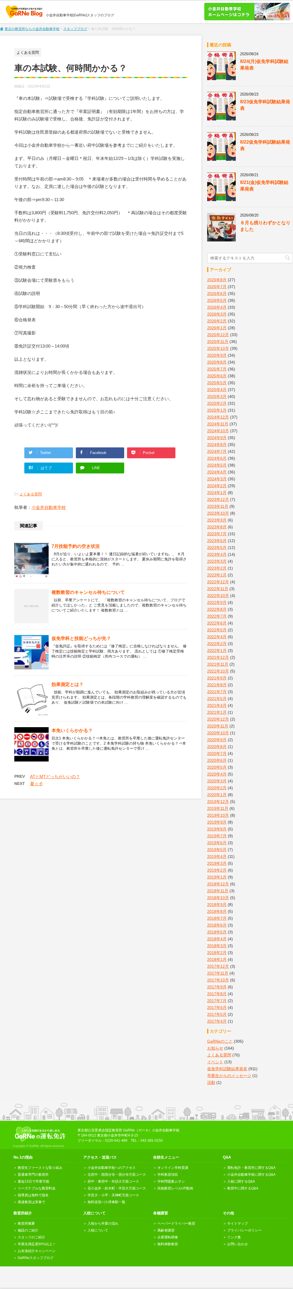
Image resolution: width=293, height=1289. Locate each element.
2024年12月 (218, 417)
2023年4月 (217, 554)
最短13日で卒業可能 (33, 1181)
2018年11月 (217, 891)
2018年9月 (217, 904)
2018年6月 (217, 925)
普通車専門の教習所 (33, 1175)
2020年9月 (217, 739)
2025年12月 (218, 334)
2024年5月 (217, 465)
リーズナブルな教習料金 (37, 1188)
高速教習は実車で (31, 1202)
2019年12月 (218, 801)
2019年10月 (218, 815)
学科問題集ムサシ (171, 1181)
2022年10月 (218, 595)
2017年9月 (217, 987)
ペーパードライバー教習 (176, 1223)
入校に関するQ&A (241, 1181)
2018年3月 (217, 945)
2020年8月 (217, 746)
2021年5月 (217, 698)
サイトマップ (237, 1223)
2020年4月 (217, 774)
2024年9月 (217, 437)
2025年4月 (217, 389)
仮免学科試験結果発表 (227, 1068)
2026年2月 (217, 321)
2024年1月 (217, 492)
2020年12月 (218, 719)
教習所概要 (26, 1223)
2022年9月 (217, 602)
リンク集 (234, 1237)
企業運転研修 (167, 1237)
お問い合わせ (237, 1244)
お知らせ (215, 1048)
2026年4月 (217, 307)
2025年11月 (217, 341)
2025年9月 (217, 355)
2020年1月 (217, 794)
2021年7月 (217, 691)
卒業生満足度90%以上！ (37, 1244)
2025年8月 (217, 362)
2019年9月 (217, 822)
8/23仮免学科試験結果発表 (265, 105)
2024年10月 (218, 431)
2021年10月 (218, 671)
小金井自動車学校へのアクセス (112, 1168)
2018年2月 (217, 952)
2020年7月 (217, 753)
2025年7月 (217, 369)
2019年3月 (217, 863)
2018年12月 (218, 884)
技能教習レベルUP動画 (175, 1188)
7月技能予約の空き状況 (76, 546)
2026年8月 (217, 279)
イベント (215, 1062)
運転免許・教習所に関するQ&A (251, 1168)
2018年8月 (217, 911)
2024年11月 (217, 424)
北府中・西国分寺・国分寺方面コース (117, 1175)
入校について (98, 1230)
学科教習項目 (167, 1175)
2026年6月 (217, 293)
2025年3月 (217, 396)
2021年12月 (218, 657)
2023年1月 (217, 575)
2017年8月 (217, 993)
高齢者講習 (166, 1230)
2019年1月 (217, 877)
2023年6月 (217, 540)
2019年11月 (217, 808)
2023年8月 (217, 527)
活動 (211, 1082)
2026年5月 (217, 300)
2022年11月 (217, 588)
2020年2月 (217, 788)
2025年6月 (217, 376)
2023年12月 (218, 499)
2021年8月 (217, 685)
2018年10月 (218, 897)
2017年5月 (217, 1014)
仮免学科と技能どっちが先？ (81, 638)
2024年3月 (217, 479)
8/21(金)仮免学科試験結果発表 (264, 185)
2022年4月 (217, 636)
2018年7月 (217, 918)
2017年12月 (218, 966)
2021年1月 (217, 712)
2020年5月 (217, 767)
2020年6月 (217, 760)
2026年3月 (217, 314)
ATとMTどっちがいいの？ (55, 776)
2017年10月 (218, 980)
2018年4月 (217, 939)
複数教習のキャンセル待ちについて (88, 592)
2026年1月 (217, 328)
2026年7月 (217, 286)
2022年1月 (217, 650)
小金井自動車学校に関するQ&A (251, 1175)
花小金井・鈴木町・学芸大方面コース (117, 1188)
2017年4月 (217, 1021)
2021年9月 (217, 678)
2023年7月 (217, 534)
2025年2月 (217, 403)
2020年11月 (217, 726)
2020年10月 (218, 733)
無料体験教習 (167, 1244)
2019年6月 (217, 842)
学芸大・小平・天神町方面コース (113, 1195)
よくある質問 (30, 494)
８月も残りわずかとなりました (265, 226)
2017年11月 (217, 973)
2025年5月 (217, 382)
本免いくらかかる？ (72, 730)
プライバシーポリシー (244, 1230)
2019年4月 (217, 856)
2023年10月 (218, 513)
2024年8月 (217, 444)
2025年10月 (218, 348)
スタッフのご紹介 (31, 1237)
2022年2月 (217, 643)
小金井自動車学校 (48, 507)
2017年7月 (217, 1000)
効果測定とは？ (68, 684)
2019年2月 (217, 870)
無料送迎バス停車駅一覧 (106, 1202)
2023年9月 (217, 520)
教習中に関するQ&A (242, 1188)
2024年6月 (217, 458)
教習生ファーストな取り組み (40, 1168)
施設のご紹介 (28, 1230)
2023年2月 (217, 568)
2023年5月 (217, 547)
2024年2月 (217, 485)
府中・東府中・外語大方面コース (113, 1181)
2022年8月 (217, 609)
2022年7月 (217, 616)
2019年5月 (217, 849)
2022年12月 (218, 582)
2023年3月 (217, 561)
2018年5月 (217, 932)
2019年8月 (217, 829)
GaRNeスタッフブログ (36, 1258)
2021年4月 (217, 705)
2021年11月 (217, 664)
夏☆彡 (36, 783)
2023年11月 (217, 506)
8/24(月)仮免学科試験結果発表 (264, 64)
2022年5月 (217, 630)
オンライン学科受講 (172, 1168)
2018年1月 (217, 959)
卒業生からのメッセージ (229, 1075)
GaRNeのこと (220, 1041)
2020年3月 (217, 781)
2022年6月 (217, 623)
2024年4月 (217, 472)
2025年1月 (217, 410)
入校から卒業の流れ (103, 1223)
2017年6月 (217, 1007)
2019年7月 (217, 836)
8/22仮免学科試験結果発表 (265, 145)
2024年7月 (217, 451)
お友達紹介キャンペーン (37, 1251)
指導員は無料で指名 (33, 1195)
